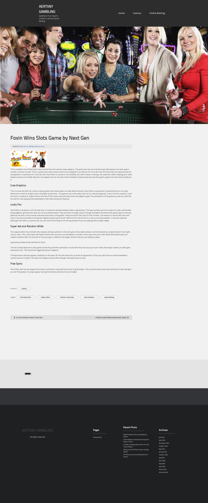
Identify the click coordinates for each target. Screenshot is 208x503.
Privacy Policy (97, 437)
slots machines (89, 297)
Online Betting (157, 13)
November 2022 (164, 443)
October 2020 (163, 455)
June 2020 (162, 461)
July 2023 (161, 437)
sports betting (109, 297)
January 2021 (163, 452)
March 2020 (162, 469)
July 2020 (161, 458)
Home (122, 13)
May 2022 (162, 449)
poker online (45, 297)
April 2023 (162, 440)
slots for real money (67, 297)
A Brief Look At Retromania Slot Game (111, 317)
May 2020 (162, 464)
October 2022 (163, 446)
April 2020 (162, 466)
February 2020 (163, 472)
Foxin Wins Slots (25, 297)
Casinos (137, 13)
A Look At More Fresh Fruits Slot (29, 317)
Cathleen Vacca (39, 146)
